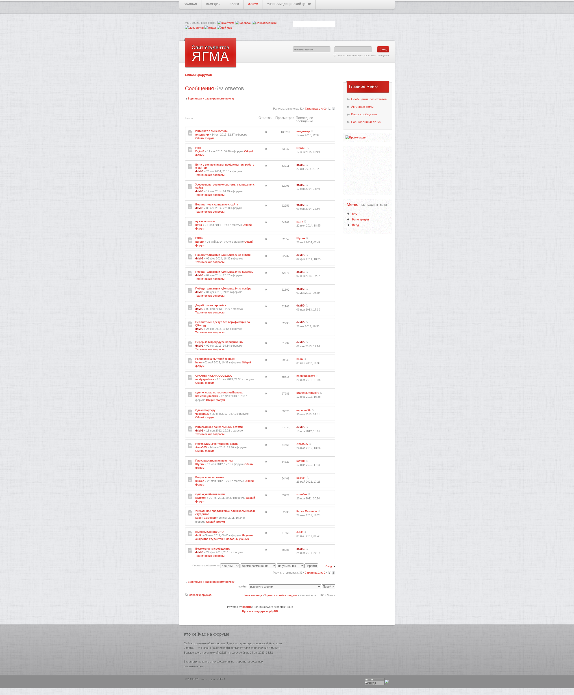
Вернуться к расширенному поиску (211, 98)
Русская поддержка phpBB (260, 611)
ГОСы (199, 238)
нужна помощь (205, 221)
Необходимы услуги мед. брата (216, 443)
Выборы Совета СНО (209, 531)
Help (198, 147)
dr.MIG (199, 171)
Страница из (315, 108)
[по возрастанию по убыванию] (297, 565)
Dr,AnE (199, 151)
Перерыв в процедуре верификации (219, 342)
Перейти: (242, 586)
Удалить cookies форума (281, 595)
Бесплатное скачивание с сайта (216, 204)
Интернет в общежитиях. (211, 131)
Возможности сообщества (212, 548)
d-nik (198, 535)
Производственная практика (214, 460)
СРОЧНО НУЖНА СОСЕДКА (213, 375)
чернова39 (202, 413)
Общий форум (204, 138)
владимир (202, 134)
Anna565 (201, 447)
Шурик (199, 241)
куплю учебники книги (210, 494)
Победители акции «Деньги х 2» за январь (223, 255)
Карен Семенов (205, 517)
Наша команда (252, 595)
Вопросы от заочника (209, 477)
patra (198, 225)
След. (329, 566)
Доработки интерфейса (210, 305)
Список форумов (198, 75)
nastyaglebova (204, 379)
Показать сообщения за (206, 565)
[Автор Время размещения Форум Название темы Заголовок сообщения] (258, 565)
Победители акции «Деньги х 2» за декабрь (224, 271)
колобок (200, 497)
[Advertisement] (368, 170)
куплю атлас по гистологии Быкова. (219, 392)
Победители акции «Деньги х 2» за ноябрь (223, 288)
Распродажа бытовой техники (215, 358)
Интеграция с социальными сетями (219, 427)
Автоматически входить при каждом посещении (363, 55)
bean (198, 362)
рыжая (199, 481)
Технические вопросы (209, 175)
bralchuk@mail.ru (206, 396)
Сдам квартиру (205, 410)
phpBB (246, 607)
